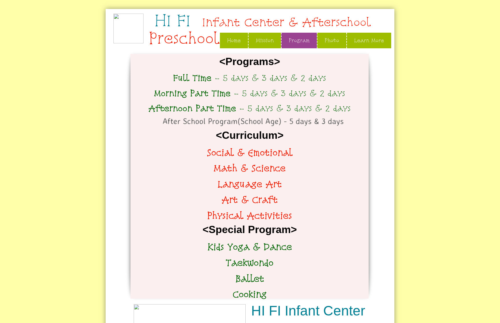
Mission (265, 40)
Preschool (184, 38)
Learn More (369, 40)
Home (234, 40)
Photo (332, 40)
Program (299, 40)
